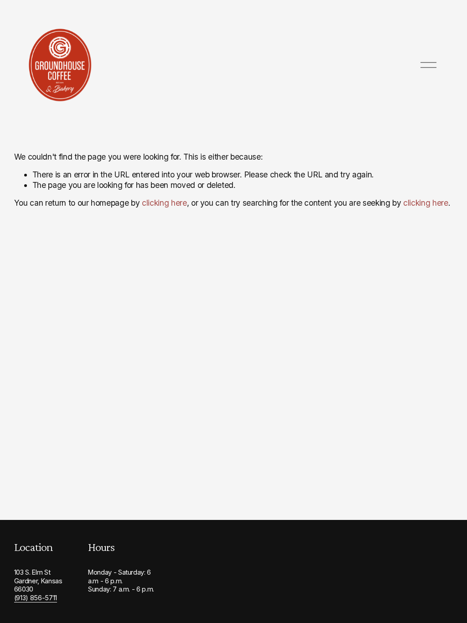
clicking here (164, 203)
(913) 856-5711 (35, 598)
